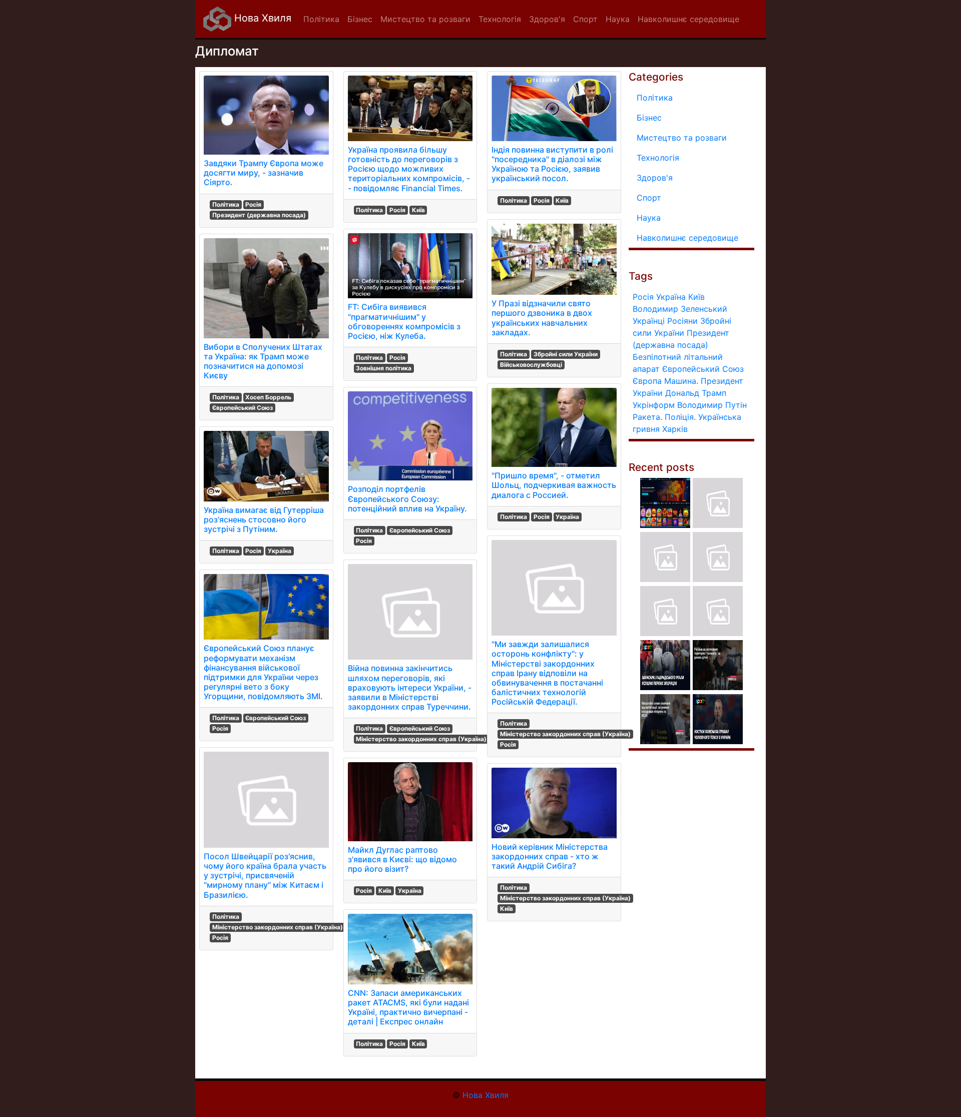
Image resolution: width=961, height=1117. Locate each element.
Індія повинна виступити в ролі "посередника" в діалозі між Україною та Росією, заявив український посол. (552, 164)
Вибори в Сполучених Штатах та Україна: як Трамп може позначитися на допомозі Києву (263, 361)
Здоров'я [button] (547, 19)
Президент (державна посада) (259, 215)
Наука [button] (618, 19)
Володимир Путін (712, 405)
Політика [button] (321, 19)
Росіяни (682, 321)
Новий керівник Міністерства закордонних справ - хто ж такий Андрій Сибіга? (550, 856)
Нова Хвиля (261, 18)
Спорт (649, 198)
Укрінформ (654, 405)
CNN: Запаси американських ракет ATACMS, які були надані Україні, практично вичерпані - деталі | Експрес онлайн (408, 1007)
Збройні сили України (566, 354)
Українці (649, 321)
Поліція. (680, 417)
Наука (649, 218)
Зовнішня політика (383, 368)
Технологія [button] (499, 19)
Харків (675, 429)
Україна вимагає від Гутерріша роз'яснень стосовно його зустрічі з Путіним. (264, 519)
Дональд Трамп (695, 393)
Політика (225, 204)
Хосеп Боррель (268, 397)
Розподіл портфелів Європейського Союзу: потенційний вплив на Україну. (407, 498)
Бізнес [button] (359, 19)
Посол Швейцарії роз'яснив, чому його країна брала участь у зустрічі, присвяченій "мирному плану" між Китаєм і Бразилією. (265, 875)
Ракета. (647, 417)
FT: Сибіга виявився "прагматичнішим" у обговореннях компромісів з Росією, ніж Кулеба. (404, 321)
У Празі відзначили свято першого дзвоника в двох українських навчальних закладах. (542, 317)
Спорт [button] (585, 19)
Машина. (681, 381)
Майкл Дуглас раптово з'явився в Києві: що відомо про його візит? (402, 859)
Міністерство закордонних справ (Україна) (277, 927)
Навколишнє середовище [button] (688, 19)
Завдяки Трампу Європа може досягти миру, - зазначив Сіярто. (263, 172)
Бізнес (649, 118)
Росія (253, 204)
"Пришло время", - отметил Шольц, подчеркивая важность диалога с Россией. (554, 484)
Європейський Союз (242, 407)
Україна (279, 550)
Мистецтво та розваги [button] (425, 19)
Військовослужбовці (531, 364)
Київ (418, 210)
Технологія (658, 158)
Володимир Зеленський (680, 309)
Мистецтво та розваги (682, 138)
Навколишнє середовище (687, 238)
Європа (647, 381)
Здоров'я (655, 178)
